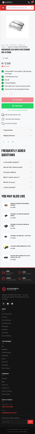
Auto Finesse (6, 368)
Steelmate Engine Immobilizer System (21, 246)
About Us (5, 385)
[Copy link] (13, 142)
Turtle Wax (5, 355)
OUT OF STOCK (18, 100)
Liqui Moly (5, 365)
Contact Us (5, 388)
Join (30, 422)
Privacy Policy (6, 394)
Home (2, 45)
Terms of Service (7, 391)
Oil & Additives (6, 320)
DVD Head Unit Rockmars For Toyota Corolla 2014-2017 (20, 256)
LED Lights (5, 326)
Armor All (4, 362)
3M (3, 346)
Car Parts (4, 329)
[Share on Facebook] (8, 142)
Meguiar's (5, 349)
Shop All (4, 378)
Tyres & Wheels (6, 336)
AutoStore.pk (14, 429)
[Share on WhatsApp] (3, 142)
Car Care (4, 317)
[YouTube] (12, 303)
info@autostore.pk (9, 413)
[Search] (32, 8)
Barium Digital (23, 431)
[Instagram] (8, 303)
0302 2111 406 (7, 407)
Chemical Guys (6, 352)
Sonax (4, 359)
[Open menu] (3, 8)
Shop (7, 45)
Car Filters (5, 332)
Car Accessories (7, 314)
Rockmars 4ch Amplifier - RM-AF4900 (21, 235)
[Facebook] (3, 303)
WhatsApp (19, 106)
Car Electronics (13, 45)
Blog (3, 382)
